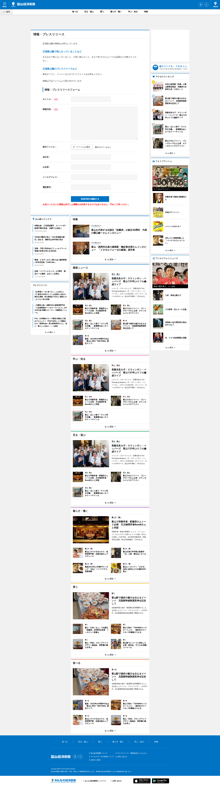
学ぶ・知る (133, 11)
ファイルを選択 (83, 147)
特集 (146, 11)
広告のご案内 (96, 760)
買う (102, 11)
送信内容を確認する (90, 199)
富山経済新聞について (99, 753)
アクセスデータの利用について (102, 757)
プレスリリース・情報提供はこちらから (132, 753)
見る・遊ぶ (89, 11)
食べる (75, 11)
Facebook (201, 5)
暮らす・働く (116, 11)
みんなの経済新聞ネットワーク (63, 781)
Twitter (206, 5)
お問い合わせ (122, 757)
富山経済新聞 (23, 4)
